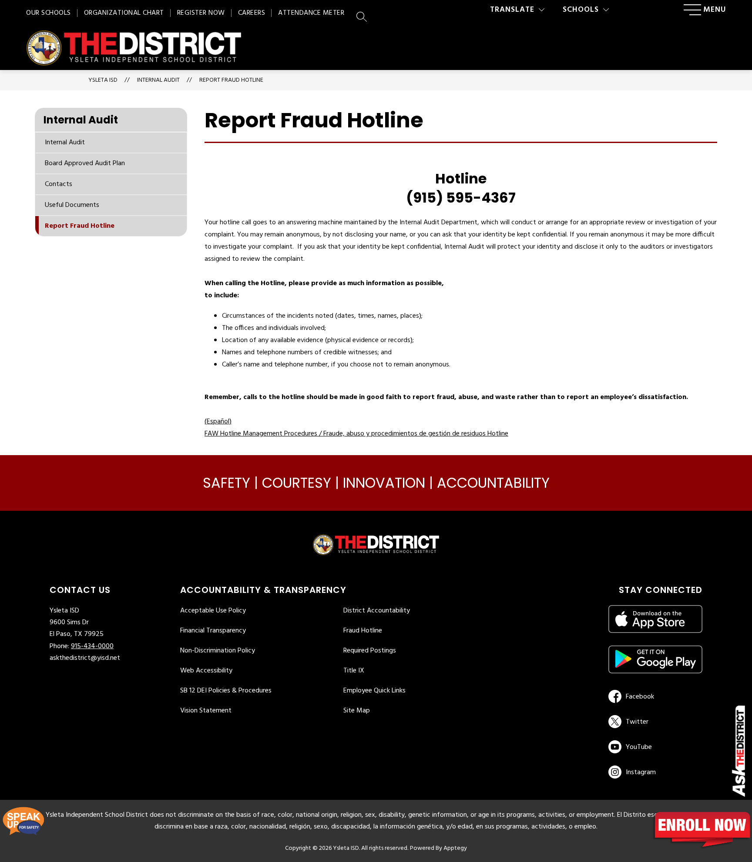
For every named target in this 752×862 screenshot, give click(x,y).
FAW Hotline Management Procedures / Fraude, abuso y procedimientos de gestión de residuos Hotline (356, 433)
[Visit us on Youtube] (653, 746)
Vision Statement (206, 710)
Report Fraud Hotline (231, 80)
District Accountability (376, 610)
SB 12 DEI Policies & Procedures (226, 690)
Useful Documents (72, 205)
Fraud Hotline (362, 630)
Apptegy (455, 848)
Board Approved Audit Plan (85, 163)
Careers (251, 13)
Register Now (201, 13)
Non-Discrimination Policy (217, 650)
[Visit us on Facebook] (653, 696)
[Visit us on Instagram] (655, 772)
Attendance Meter (311, 13)
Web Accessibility (206, 670)
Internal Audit (65, 142)
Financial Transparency (213, 630)
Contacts (58, 184)
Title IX (353, 670)
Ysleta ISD (103, 80)
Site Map (356, 710)
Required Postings (369, 650)
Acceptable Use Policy (213, 610)
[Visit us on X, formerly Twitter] (653, 721)
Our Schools (48, 13)
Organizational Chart (124, 13)
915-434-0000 (92, 646)
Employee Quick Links (374, 690)
